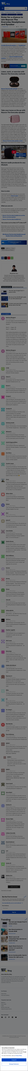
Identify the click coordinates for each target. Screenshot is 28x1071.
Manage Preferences (14, 1064)
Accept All (14, 1059)
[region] (14, 1058)
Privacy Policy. (19, 1055)
